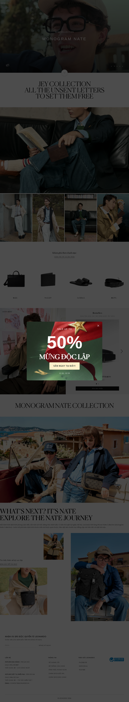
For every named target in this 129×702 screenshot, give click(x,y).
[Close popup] (98, 326)
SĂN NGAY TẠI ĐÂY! (64, 366)
